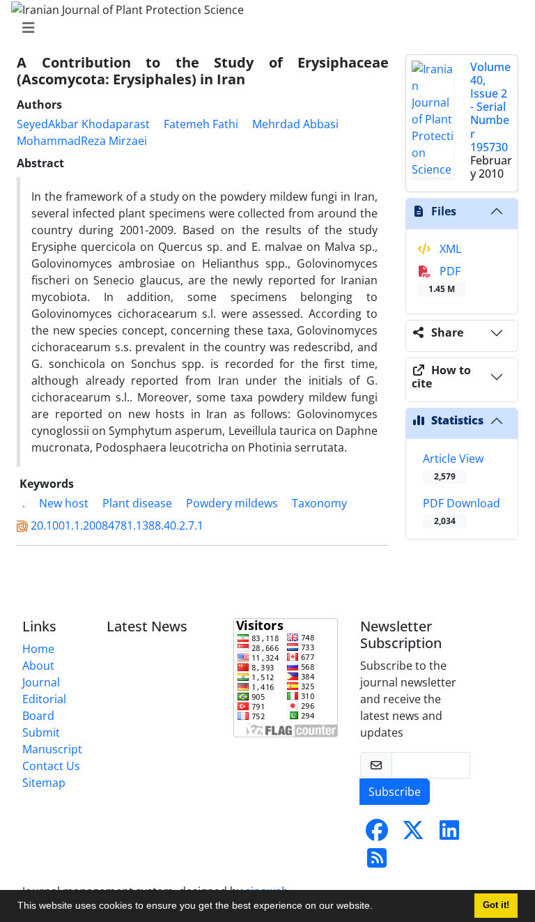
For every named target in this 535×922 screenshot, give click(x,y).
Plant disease (137, 503)
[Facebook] (377, 834)
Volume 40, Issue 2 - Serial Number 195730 (490, 107)
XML (449, 248)
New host (63, 503)
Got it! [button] (496, 905)
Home (38, 648)
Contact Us (51, 766)
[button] (377, 907)
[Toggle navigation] (263, 28)
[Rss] (377, 862)
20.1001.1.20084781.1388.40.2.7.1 (117, 525)
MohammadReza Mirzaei (82, 140)
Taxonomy (319, 503)
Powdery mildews (232, 503)
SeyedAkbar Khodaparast (83, 124)
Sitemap (43, 782)
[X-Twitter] (413, 834)
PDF (444, 279)
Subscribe (395, 791)
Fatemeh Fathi (201, 124)
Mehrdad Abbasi (295, 124)
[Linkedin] (449, 834)
